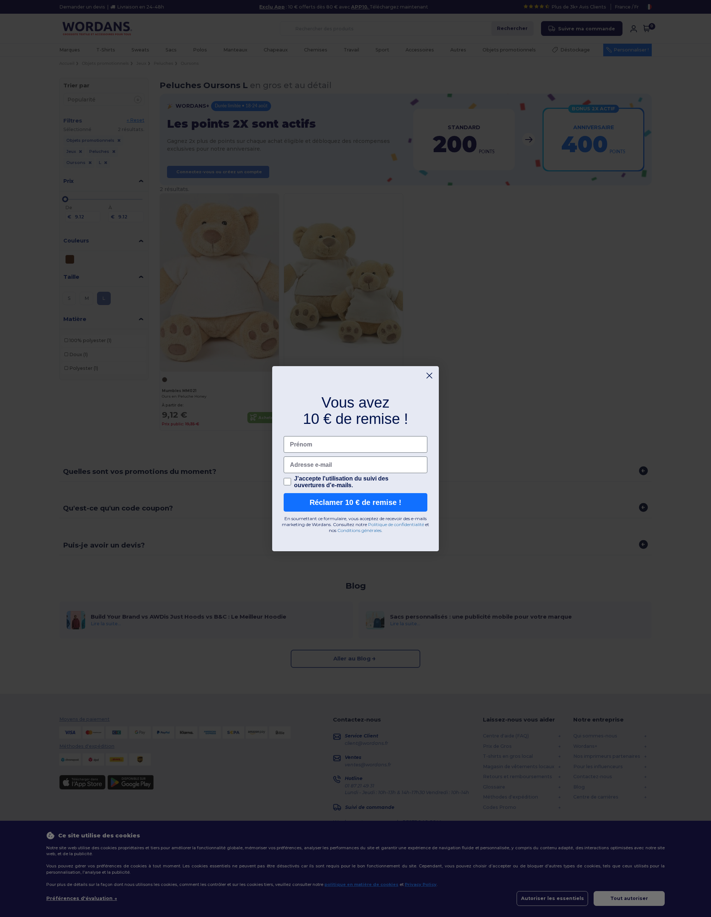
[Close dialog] (429, 375)
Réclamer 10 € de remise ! (355, 502)
